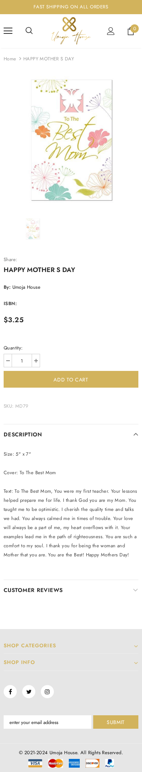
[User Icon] (111, 31)
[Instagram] (47, 691)
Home (10, 58)
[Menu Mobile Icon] (8, 31)
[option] (71, 140)
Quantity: (13, 347)
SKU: (9, 406)
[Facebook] (10, 691)
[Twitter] (28, 691)
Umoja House (26, 287)
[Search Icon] (29, 31)
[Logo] (71, 31)
